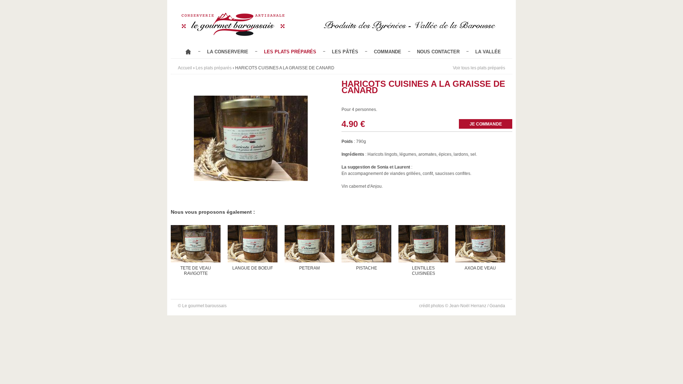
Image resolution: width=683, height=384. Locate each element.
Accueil (188, 52)
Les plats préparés (290, 51)
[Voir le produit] (196, 250)
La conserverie (227, 51)
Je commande (486, 124)
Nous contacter (438, 51)
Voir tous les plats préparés (479, 67)
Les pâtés (345, 51)
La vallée (488, 51)
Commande (387, 51)
